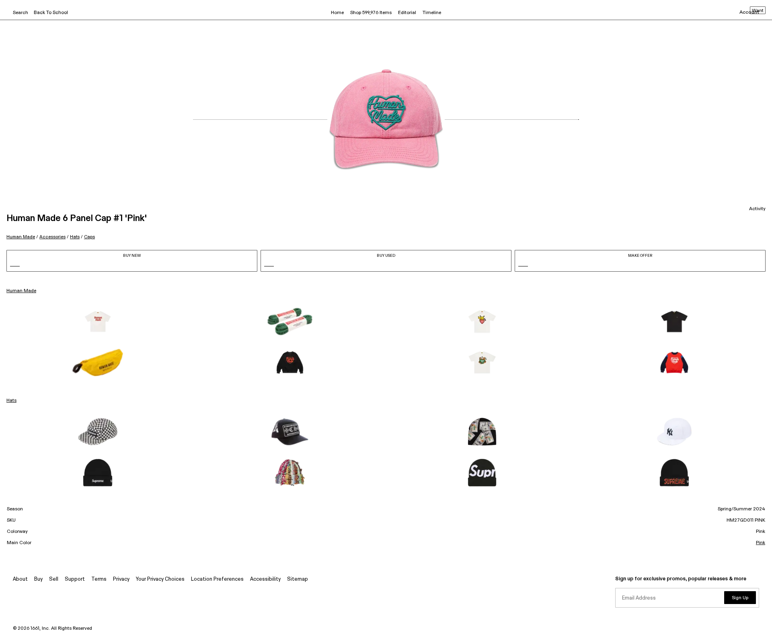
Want (758, 10)
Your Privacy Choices (160, 579)
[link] (97, 321)
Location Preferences (217, 579)
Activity (757, 209)
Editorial (407, 12)
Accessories (52, 237)
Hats (75, 237)
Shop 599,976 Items (371, 12)
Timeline (432, 12)
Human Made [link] (21, 291)
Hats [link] (11, 400)
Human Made (20, 237)
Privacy (121, 579)
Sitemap (297, 579)
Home (337, 12)
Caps (89, 237)
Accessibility (265, 579)
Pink (760, 543)
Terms (99, 579)
